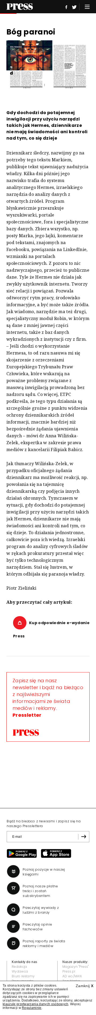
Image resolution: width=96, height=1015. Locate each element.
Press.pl (68, 971)
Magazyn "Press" (75, 966)
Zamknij (84, 986)
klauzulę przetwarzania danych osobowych (35, 1004)
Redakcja (19, 966)
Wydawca (20, 971)
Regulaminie (32, 1008)
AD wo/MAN (72, 976)
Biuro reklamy (23, 976)
